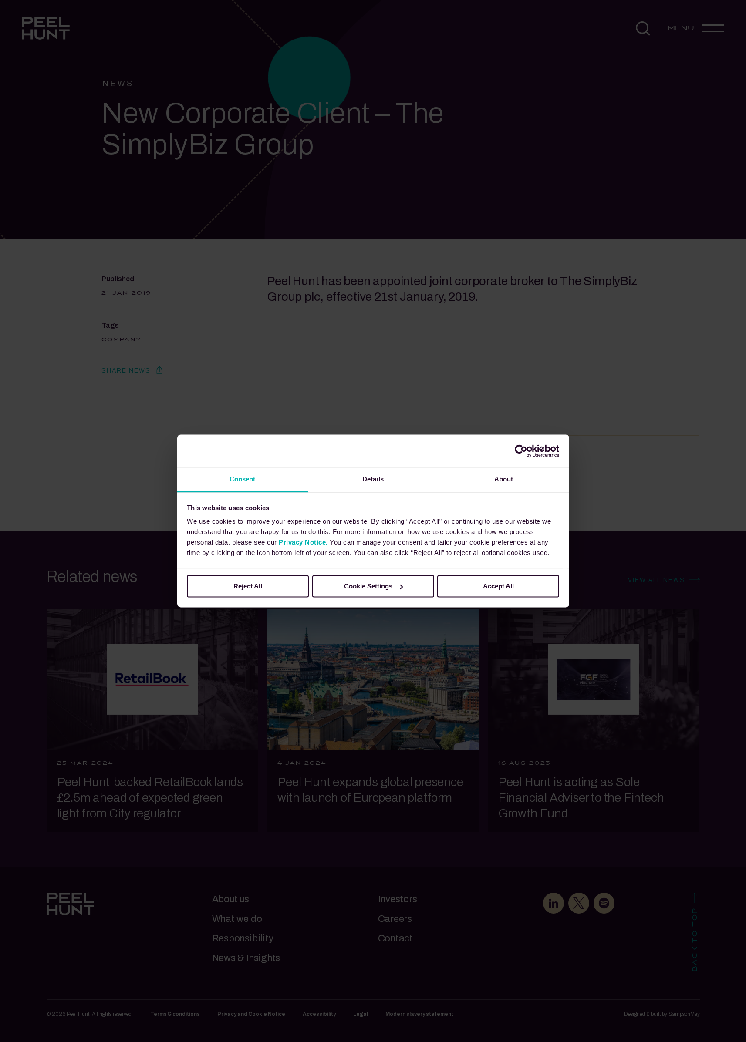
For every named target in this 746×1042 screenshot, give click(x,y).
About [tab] (503, 479)
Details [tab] (373, 479)
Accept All (498, 586)
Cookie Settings (368, 586)
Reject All (247, 586)
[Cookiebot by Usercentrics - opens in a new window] (521, 450)
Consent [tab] (243, 479)
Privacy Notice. (303, 542)
